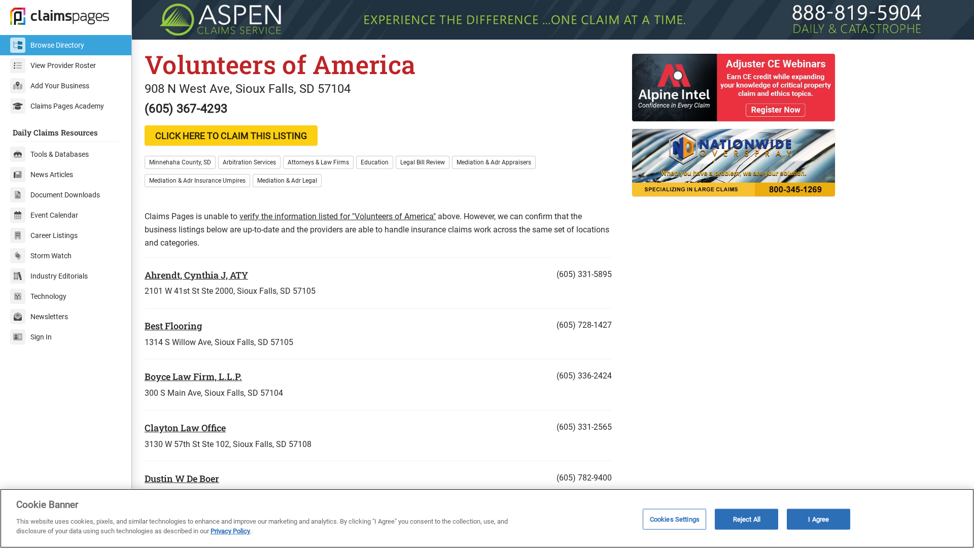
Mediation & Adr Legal (287, 180)
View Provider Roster (63, 65)
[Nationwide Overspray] (796, 162)
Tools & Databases (59, 154)
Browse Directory (57, 45)
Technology (48, 296)
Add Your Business (59, 86)
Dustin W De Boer (182, 478)
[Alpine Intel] (796, 87)
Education (375, 162)
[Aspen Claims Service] (553, 20)
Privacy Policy (230, 531)
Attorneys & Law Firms (318, 162)
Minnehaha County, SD (180, 162)
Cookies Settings (675, 519)
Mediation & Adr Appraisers (494, 162)
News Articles (51, 174)
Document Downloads (65, 195)
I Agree (818, 519)
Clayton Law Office (185, 428)
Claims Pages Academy (67, 106)
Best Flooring (173, 326)
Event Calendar (54, 215)
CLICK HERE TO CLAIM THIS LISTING (231, 135)
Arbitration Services (249, 162)
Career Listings (54, 235)
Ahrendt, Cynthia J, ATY (196, 275)
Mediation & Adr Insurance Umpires (197, 180)
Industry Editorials (59, 276)
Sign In (41, 337)
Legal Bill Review (422, 162)
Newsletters (49, 317)
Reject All (746, 519)
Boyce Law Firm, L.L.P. (193, 376)
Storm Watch (51, 256)
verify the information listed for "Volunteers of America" (337, 216)
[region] (487, 518)
